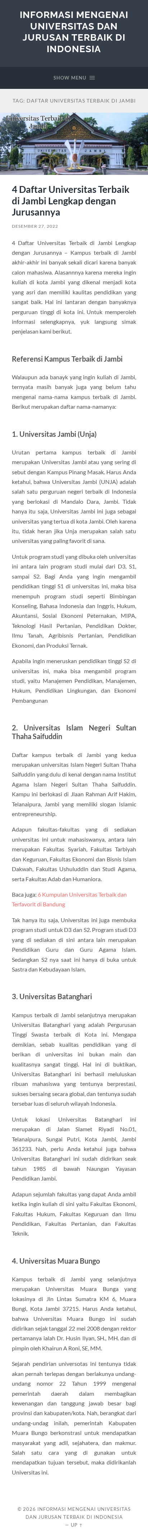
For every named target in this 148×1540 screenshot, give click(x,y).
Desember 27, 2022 (35, 226)
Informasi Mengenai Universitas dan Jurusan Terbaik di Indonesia (74, 31)
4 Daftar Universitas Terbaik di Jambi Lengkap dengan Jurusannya (70, 201)
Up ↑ (77, 1525)
